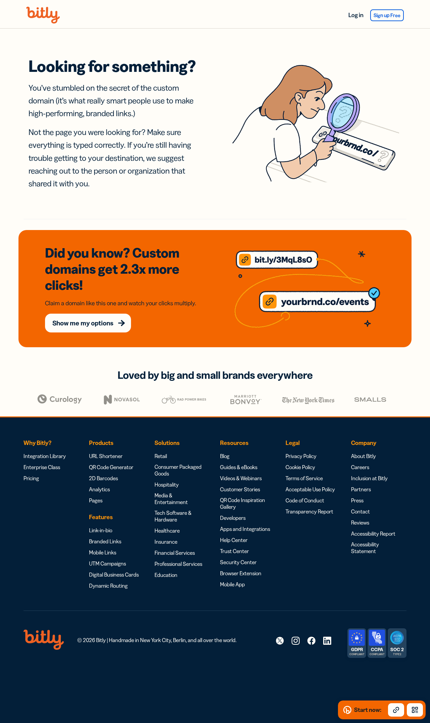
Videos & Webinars (241, 478)
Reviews (360, 522)
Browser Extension (240, 573)
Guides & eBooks (238, 467)
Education (166, 575)
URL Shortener (106, 456)
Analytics (99, 489)
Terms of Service (304, 478)
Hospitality (167, 484)
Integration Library (45, 456)
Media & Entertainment (171, 498)
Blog (224, 456)
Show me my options (83, 323)
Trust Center (234, 551)
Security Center (238, 562)
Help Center (234, 540)
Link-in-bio (100, 530)
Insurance (166, 541)
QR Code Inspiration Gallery (242, 503)
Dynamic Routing (108, 585)
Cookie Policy (300, 467)
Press (357, 500)
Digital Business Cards (114, 574)
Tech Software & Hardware (173, 516)
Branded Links (105, 541)
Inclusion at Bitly (369, 478)
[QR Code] (415, 710)
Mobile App (232, 584)
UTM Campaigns (107, 563)
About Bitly (363, 456)
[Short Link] (396, 710)
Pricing (31, 478)
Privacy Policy (301, 456)
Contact (360, 511)
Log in (355, 15)
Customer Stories (240, 489)
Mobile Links (102, 552)
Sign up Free (387, 15)
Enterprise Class (42, 467)
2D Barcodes (103, 478)
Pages (95, 500)
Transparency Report (309, 511)
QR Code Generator (111, 467)
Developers (233, 517)
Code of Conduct (305, 500)
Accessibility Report (373, 533)
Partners (361, 489)
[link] (280, 640)
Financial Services (175, 552)
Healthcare (167, 530)
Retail (161, 456)
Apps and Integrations (245, 529)
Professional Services (178, 563)
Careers (360, 467)
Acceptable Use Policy (310, 489)
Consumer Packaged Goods (178, 470)
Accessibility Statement (365, 547)
